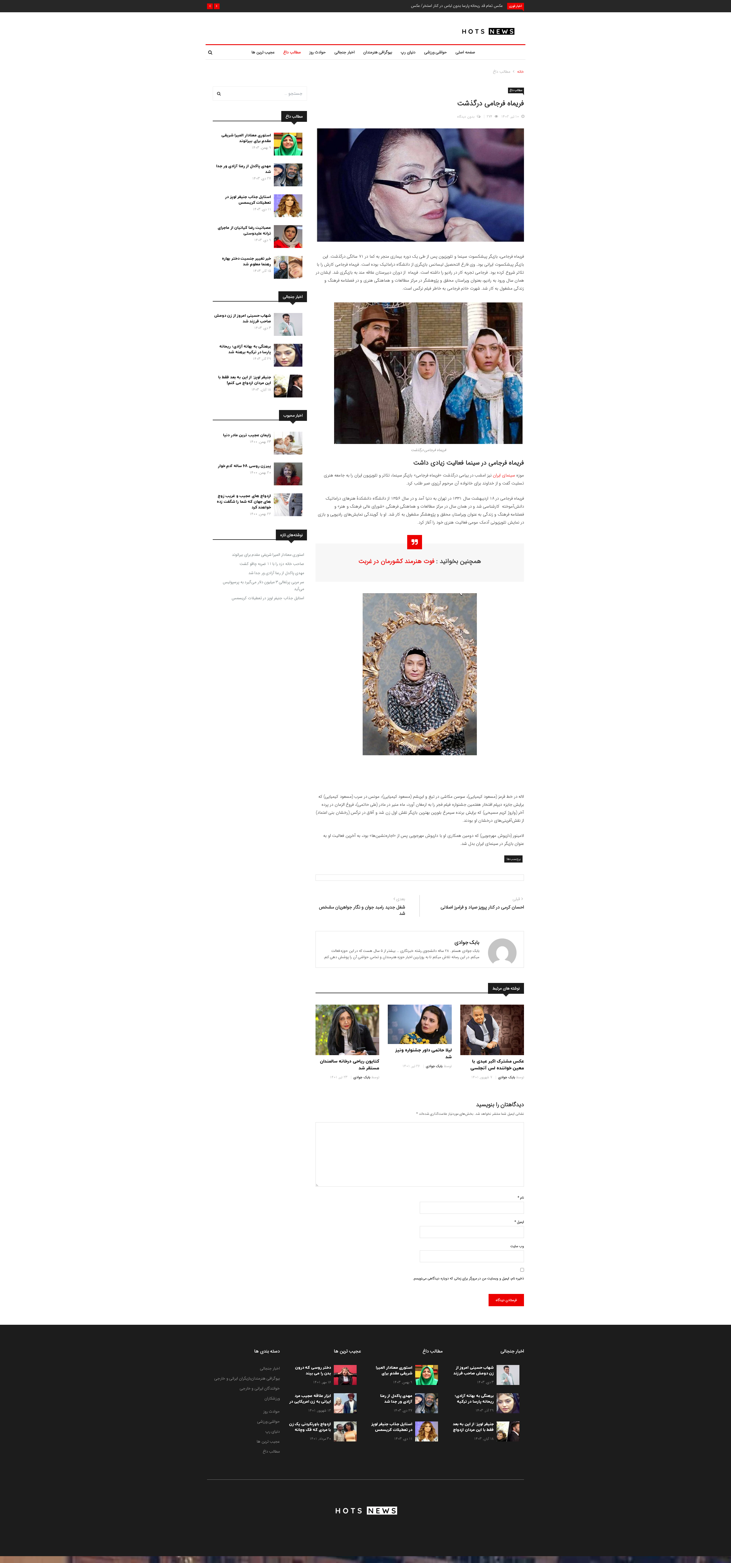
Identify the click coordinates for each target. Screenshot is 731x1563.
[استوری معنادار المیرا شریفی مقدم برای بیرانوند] (286, 145)
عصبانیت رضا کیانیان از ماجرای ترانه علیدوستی (244, 230)
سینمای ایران (504, 475)
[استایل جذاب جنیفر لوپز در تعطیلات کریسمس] (286, 206)
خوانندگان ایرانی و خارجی (260, 1388)
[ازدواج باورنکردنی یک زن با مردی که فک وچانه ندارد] (344, 1432)
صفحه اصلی (465, 52)
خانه (520, 71)
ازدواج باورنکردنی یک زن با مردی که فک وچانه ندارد (310, 1429)
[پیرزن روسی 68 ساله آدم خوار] (286, 475)
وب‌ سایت (517, 1246)
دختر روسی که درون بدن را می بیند (313, 1370)
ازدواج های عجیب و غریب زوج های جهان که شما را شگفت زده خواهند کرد (244, 501)
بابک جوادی (467, 942)
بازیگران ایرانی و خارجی (232, 1378)
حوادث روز (317, 52)
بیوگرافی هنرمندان (377, 52)
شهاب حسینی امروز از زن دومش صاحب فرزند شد (242, 318)
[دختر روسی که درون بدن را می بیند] (344, 1376)
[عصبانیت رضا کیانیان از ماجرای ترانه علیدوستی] (286, 237)
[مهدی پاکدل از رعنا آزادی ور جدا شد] (286, 176)
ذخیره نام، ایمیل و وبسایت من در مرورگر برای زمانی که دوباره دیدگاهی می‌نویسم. (468, 1278)
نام (521, 1197)
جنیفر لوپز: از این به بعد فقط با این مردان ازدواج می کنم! (244, 380)
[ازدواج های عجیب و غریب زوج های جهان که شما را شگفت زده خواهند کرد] (286, 505)
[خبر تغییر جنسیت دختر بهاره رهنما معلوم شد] (286, 268)
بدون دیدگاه (466, 116)
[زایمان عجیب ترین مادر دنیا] (286, 444)
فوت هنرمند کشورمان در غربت (396, 561)
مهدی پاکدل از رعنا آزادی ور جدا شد (276, 573)
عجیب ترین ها (263, 52)
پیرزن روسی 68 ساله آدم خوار (244, 466)
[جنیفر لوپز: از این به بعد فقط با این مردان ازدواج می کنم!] (286, 387)
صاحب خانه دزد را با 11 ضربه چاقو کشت (272, 564)
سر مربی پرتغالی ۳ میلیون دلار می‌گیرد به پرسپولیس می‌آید (263, 585)
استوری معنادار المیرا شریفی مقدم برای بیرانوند (246, 138)
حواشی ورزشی (435, 52)
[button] (217, 6)
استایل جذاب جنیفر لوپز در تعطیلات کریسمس (248, 199)
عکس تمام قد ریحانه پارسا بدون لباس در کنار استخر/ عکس (457, 6)
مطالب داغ (292, 52)
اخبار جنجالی (344, 52)
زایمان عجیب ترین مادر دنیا (247, 435)
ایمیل (519, 1222)
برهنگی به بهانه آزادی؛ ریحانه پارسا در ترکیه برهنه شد (245, 349)
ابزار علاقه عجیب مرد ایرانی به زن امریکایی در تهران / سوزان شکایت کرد (310, 1404)
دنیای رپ (408, 52)
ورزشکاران (272, 1398)
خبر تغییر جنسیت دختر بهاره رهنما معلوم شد (246, 261)
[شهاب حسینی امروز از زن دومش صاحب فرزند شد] (286, 325)
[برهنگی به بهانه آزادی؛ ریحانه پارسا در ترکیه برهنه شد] (286, 356)
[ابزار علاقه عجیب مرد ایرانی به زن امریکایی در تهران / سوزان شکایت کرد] (344, 1404)
